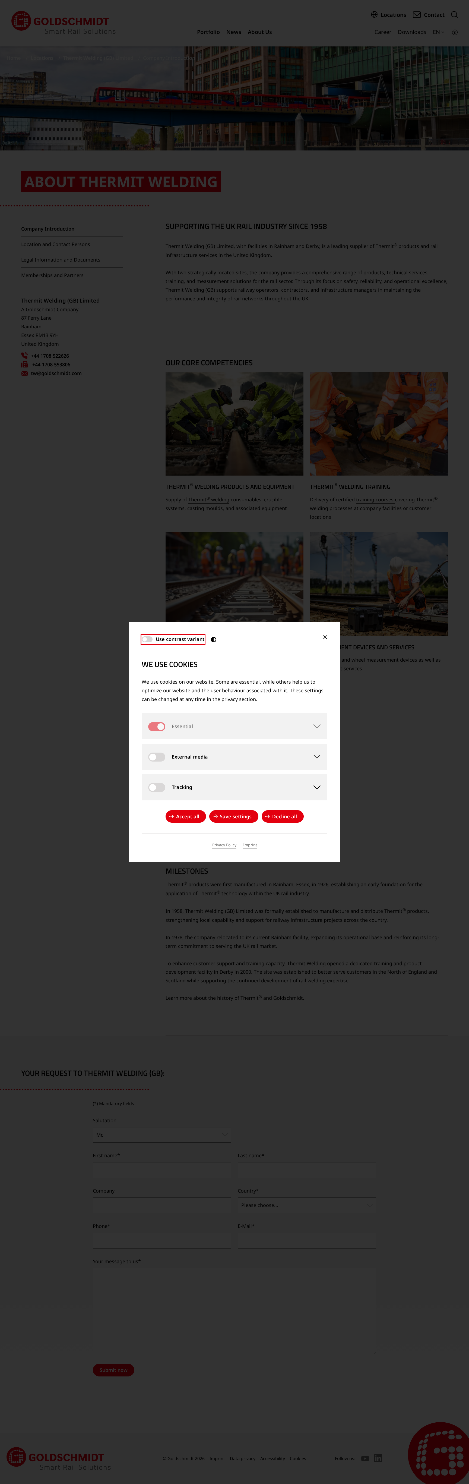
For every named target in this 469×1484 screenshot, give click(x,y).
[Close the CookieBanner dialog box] (325, 637)
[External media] (314, 756)
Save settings (236, 816)
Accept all (187, 816)
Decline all (284, 816)
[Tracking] (314, 787)
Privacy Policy (224, 844)
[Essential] (314, 726)
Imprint (250, 844)
